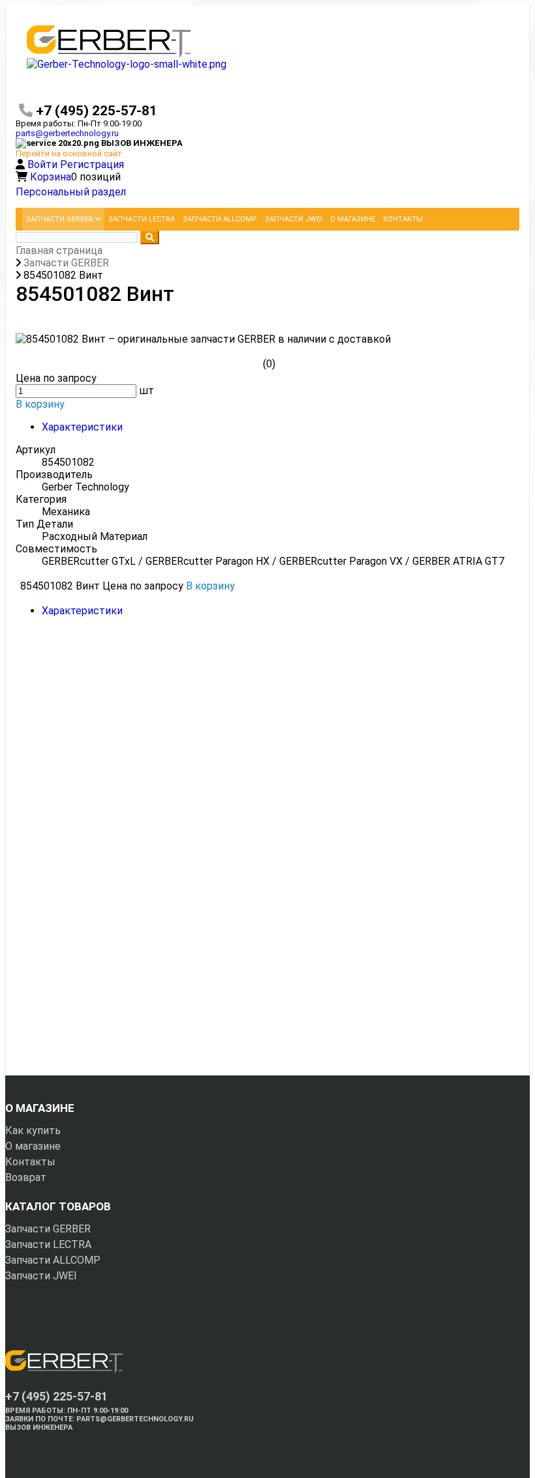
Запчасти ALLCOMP (52, 1260)
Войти (43, 164)
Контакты (30, 1162)
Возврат (25, 1177)
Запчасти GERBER (48, 1229)
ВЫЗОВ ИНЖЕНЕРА (38, 1427)
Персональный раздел (71, 192)
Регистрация (92, 164)
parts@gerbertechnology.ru (67, 133)
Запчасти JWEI (41, 1276)
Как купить (33, 1130)
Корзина (50, 177)
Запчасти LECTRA (48, 1244)
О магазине (33, 1146)
